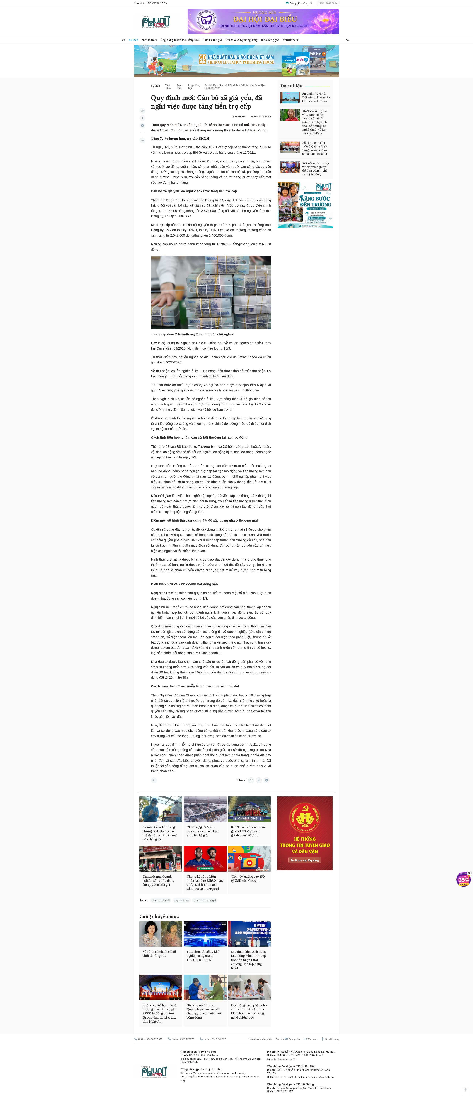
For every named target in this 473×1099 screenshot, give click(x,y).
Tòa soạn (312, 1039)
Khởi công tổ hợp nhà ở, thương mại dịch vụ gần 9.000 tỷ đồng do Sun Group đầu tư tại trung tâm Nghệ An (159, 1013)
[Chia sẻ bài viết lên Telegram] (142, 126)
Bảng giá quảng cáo (301, 3)
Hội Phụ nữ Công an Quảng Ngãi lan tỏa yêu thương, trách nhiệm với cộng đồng (204, 1011)
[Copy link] (142, 111)
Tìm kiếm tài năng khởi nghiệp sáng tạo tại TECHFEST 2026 (203, 956)
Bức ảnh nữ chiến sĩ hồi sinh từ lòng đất (159, 954)
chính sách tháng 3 (205, 900)
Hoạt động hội (194, 87)
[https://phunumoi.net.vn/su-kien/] (142, 140)
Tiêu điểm (168, 87)
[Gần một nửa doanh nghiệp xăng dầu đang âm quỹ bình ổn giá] (160, 859)
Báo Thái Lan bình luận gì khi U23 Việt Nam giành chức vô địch (248, 831)
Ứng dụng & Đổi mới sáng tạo (179, 40)
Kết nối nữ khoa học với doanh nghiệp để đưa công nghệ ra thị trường (316, 168)
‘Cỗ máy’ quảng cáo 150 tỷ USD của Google (248, 879)
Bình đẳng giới (270, 40)
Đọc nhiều (291, 86)
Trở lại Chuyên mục (154, 780)
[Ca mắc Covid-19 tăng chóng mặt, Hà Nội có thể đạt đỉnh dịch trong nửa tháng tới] (160, 809)
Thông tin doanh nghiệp (260, 1039)
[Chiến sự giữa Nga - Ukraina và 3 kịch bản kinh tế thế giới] (205, 809)
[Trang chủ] (123, 40)
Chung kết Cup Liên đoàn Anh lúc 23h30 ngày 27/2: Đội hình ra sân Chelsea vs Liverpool (205, 883)
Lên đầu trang (331, 1039)
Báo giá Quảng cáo (288, 1039)
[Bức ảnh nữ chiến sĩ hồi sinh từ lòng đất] (160, 934)
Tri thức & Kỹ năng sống (242, 40)
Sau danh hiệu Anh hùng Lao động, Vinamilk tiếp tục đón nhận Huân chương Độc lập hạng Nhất (248, 960)
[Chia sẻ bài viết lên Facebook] (142, 118)
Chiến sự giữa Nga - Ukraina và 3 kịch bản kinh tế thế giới (203, 831)
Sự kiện (133, 40)
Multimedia (290, 40)
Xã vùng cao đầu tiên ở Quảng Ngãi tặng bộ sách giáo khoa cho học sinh (315, 148)
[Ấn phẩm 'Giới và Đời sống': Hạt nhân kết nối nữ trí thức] (290, 98)
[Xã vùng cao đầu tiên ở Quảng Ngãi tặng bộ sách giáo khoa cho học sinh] (290, 147)
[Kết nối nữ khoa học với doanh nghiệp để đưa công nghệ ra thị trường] (290, 167)
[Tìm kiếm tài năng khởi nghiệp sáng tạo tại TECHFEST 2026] (205, 934)
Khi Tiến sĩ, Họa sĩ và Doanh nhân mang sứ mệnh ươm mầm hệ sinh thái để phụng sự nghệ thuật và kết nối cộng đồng (314, 122)
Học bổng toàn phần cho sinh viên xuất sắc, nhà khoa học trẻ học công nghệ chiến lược (249, 1011)
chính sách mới (161, 900)
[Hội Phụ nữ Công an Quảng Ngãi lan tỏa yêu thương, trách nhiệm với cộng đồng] (205, 987)
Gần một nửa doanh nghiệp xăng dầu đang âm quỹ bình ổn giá (158, 881)
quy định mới (181, 900)
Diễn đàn (179, 87)
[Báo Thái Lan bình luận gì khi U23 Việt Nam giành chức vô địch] (249, 809)
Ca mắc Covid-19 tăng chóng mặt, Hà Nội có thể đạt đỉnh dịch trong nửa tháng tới (159, 833)
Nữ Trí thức (149, 40)
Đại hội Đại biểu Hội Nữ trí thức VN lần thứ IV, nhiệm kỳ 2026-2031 (235, 87)
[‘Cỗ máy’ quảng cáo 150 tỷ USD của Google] (249, 859)
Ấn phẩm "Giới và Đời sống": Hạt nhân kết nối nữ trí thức (316, 97)
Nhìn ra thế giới (212, 40)
